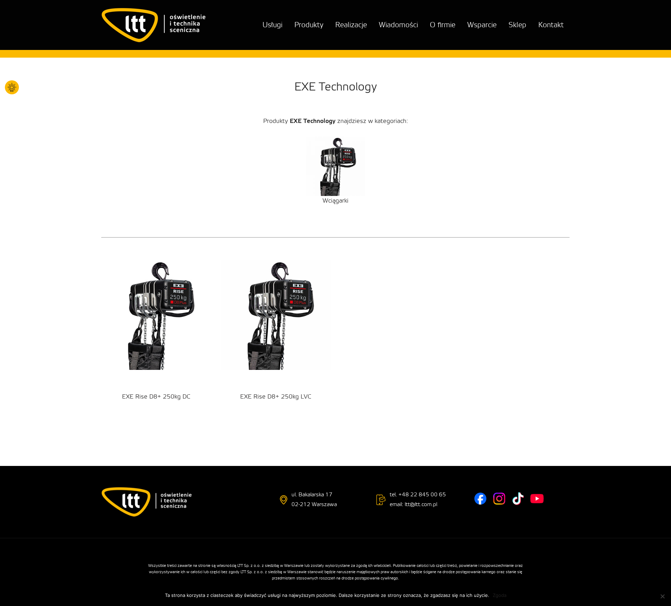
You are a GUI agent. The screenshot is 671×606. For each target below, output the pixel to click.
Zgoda (499, 595)
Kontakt (551, 25)
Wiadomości (398, 25)
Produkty (308, 25)
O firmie (442, 25)
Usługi (272, 25)
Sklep (517, 25)
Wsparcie (482, 25)
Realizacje (351, 25)
